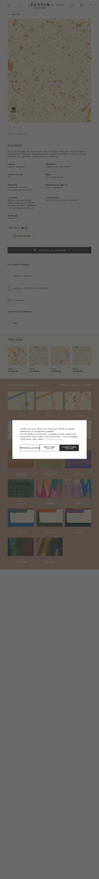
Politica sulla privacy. (54, 439)
